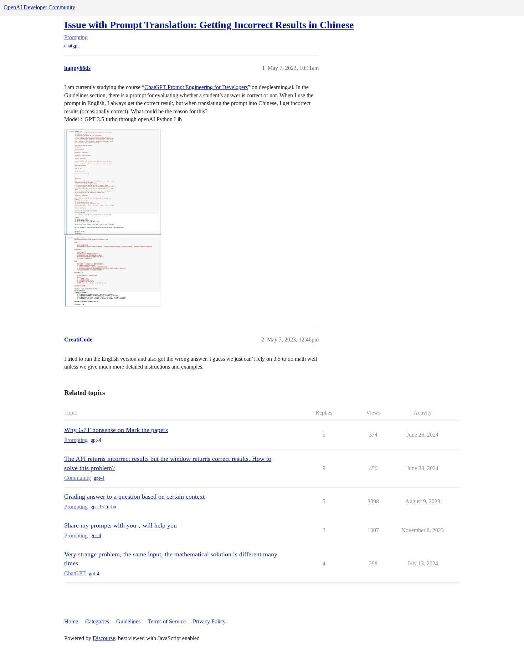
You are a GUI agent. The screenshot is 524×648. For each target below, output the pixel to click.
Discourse (104, 638)
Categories (97, 621)
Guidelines (128, 621)
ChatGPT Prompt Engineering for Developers (196, 87)
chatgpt (71, 45)
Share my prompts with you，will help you (120, 525)
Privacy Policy (209, 621)
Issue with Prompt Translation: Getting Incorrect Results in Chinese (209, 24)
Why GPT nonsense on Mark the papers (116, 429)
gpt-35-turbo (103, 506)
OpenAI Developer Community (39, 7)
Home (71, 621)
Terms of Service (167, 621)
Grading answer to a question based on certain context (134, 496)
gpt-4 (96, 440)
